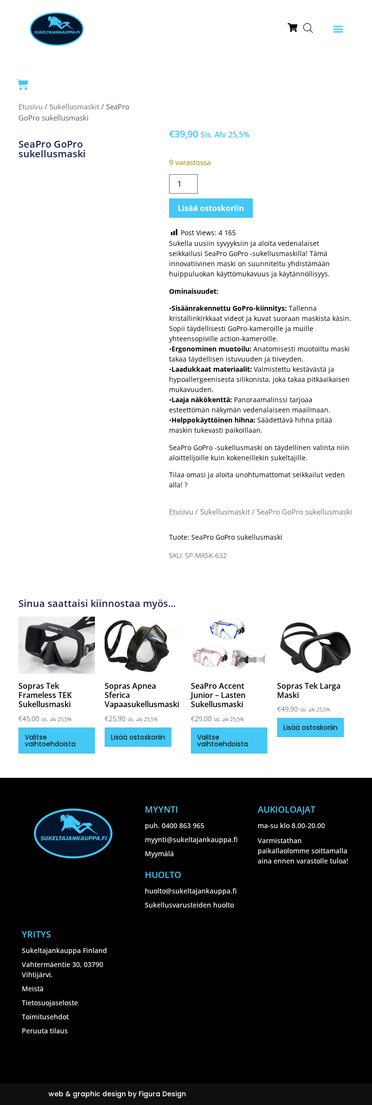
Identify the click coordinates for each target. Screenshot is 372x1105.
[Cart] (22, 84)
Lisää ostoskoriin (211, 208)
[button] (338, 29)
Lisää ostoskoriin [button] (138, 737)
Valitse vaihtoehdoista (50, 740)
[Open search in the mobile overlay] (308, 27)
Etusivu (30, 106)
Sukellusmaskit (74, 106)
